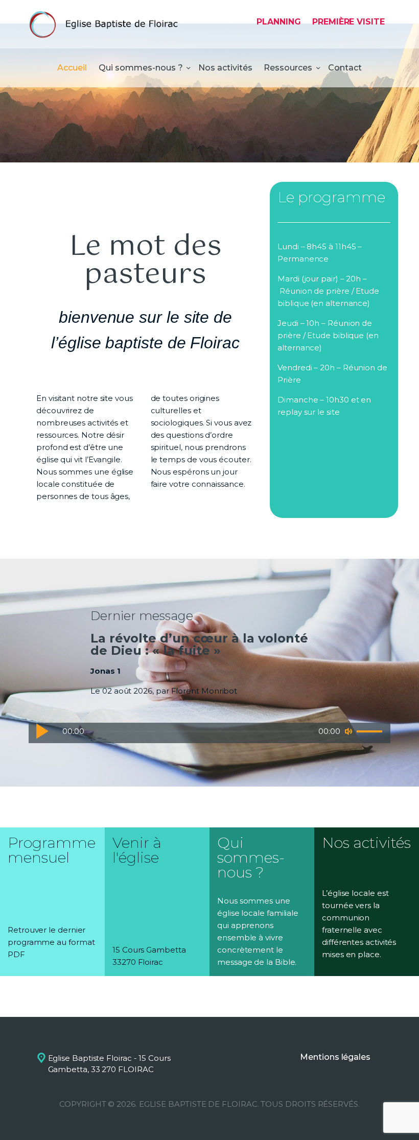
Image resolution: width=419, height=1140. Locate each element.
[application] (209, 733)
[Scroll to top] (401, 1115)
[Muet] (348, 731)
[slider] (371, 732)
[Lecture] (42, 731)
